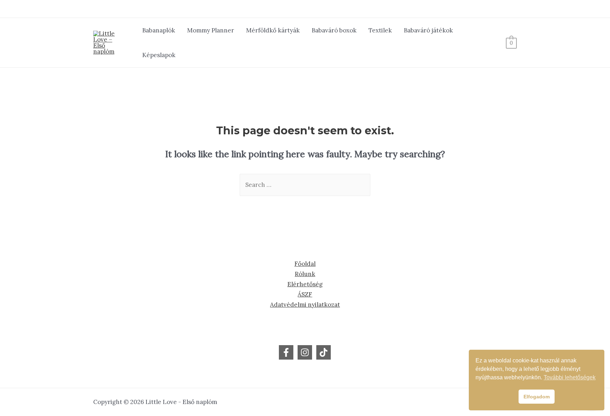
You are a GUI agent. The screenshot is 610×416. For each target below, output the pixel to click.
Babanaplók (158, 30)
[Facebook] (286, 352)
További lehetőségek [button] (570, 377)
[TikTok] (323, 352)
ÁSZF (305, 294)
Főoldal (305, 264)
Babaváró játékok (428, 30)
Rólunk (305, 274)
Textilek (380, 30)
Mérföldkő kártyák (273, 30)
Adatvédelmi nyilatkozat (305, 304)
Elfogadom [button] (537, 396)
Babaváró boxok (334, 30)
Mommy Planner (210, 30)
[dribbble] (305, 352)
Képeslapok (158, 55)
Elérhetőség (305, 284)
